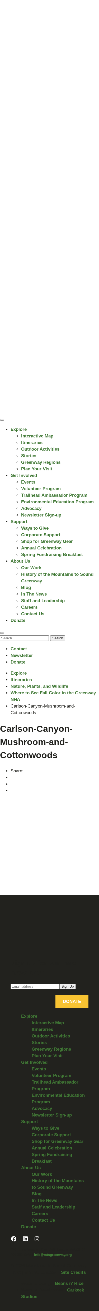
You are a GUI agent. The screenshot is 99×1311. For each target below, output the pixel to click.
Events (28, 482)
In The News (34, 594)
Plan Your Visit (36, 468)
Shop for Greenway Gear (47, 541)
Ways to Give (35, 528)
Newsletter (22, 655)
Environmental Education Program (57, 501)
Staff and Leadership (43, 600)
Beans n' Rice (69, 1283)
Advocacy (31, 508)
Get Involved (24, 475)
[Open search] (2, 633)
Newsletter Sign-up (41, 515)
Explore (19, 429)
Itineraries (32, 442)
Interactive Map (37, 435)
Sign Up (68, 986)
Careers (29, 607)
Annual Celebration (41, 547)
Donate (18, 620)
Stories (28, 455)
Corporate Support (40, 534)
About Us (20, 561)
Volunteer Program (41, 488)
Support (19, 521)
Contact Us (32, 613)
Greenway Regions (40, 462)
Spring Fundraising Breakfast (52, 554)
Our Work (31, 567)
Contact (19, 648)
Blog (26, 587)
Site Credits (73, 1272)
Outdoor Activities (40, 449)
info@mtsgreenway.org (53, 1255)
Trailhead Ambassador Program (54, 495)
